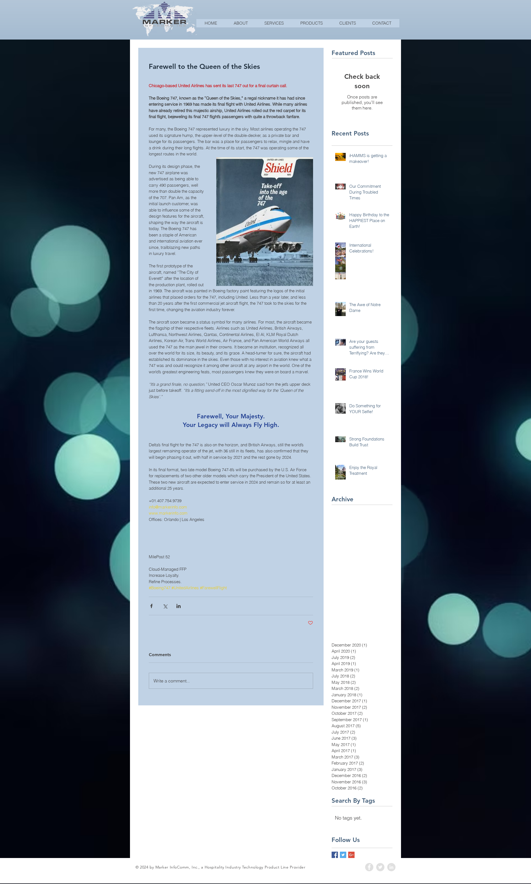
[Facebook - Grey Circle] (369, 867)
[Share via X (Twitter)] (165, 606)
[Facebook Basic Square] (335, 855)
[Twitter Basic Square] (343, 855)
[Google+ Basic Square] (351, 855)
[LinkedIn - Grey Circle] (391, 867)
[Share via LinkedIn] (178, 606)
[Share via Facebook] (151, 606)
